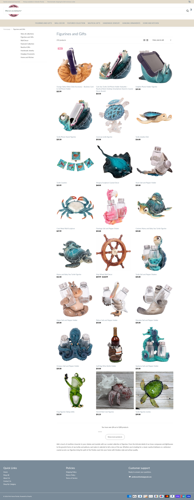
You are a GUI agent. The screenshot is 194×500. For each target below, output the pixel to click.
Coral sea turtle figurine (104, 137)
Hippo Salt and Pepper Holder (67, 320)
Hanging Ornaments (131, 23)
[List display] (147, 40)
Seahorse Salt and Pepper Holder (147, 366)
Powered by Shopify (26, 496)
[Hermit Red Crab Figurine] (115, 390)
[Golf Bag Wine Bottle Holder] (115, 344)
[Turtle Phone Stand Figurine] (75, 115)
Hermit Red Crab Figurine (105, 412)
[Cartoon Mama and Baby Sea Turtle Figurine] (154, 207)
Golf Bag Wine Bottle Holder (106, 366)
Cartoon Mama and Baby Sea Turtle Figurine (151, 228)
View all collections (27, 34)
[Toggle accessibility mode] (189, 1)
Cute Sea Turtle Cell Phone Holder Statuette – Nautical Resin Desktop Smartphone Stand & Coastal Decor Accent (114, 89)
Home (5, 472)
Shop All (6, 475)
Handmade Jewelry (111, 23)
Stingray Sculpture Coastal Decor (107, 183)
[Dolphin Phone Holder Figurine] (154, 65)
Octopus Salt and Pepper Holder (68, 366)
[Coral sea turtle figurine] (115, 115)
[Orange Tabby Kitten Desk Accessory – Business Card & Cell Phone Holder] (75, 65)
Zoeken (187, 10)
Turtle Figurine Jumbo (143, 412)
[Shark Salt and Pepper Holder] (154, 161)
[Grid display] (144, 40)
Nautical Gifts (94, 23)
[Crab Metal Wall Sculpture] (75, 207)
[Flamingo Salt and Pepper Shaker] (115, 207)
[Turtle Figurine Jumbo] (154, 390)
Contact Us (7, 481)
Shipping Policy (71, 472)
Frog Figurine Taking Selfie (65, 412)
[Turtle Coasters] (75, 161)
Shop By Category (9, 484)
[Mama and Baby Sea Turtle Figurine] (75, 253)
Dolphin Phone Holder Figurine (146, 87)
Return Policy (70, 475)
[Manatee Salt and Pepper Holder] (154, 299)
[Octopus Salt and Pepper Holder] (75, 344)
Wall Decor (60, 23)
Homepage (6, 29)
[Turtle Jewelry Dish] (154, 115)
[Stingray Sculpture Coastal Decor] (115, 161)
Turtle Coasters (62, 183)
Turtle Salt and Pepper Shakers (146, 274)
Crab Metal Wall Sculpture (66, 228)
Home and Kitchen (151, 23)
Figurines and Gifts (43, 23)
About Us (6, 478)
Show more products (115, 437)
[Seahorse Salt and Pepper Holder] (154, 344)
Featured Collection (76, 23)
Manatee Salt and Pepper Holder (147, 320)
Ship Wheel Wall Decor (104, 274)
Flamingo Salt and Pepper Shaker (107, 228)
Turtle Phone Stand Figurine (66, 137)
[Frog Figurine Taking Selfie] (75, 390)
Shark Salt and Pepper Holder (146, 183)
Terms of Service (71, 478)
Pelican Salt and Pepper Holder (106, 320)
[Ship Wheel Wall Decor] (115, 253)
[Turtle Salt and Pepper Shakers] (154, 253)
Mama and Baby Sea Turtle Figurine (69, 274)
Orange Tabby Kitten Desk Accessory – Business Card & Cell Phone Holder (75, 88)
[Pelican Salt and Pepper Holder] (115, 299)
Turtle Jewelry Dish (142, 137)
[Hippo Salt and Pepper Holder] (75, 299)
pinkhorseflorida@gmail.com (142, 477)
